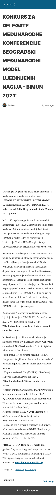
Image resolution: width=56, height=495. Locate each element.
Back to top (48, 481)
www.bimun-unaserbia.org (29, 462)
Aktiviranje (30, 469)
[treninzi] (19, 469)
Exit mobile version (28, 490)
